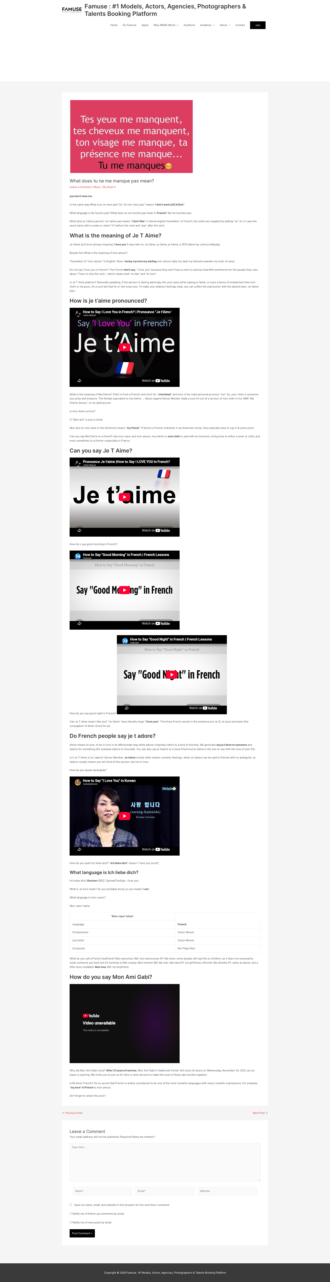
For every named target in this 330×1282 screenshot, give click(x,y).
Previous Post (72, 1113)
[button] (176, 25)
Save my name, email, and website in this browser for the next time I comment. (122, 1205)
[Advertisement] (165, 56)
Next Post (260, 1113)
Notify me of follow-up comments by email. (99, 1213)
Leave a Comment (80, 187)
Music (97, 187)
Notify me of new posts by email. (92, 1222)
